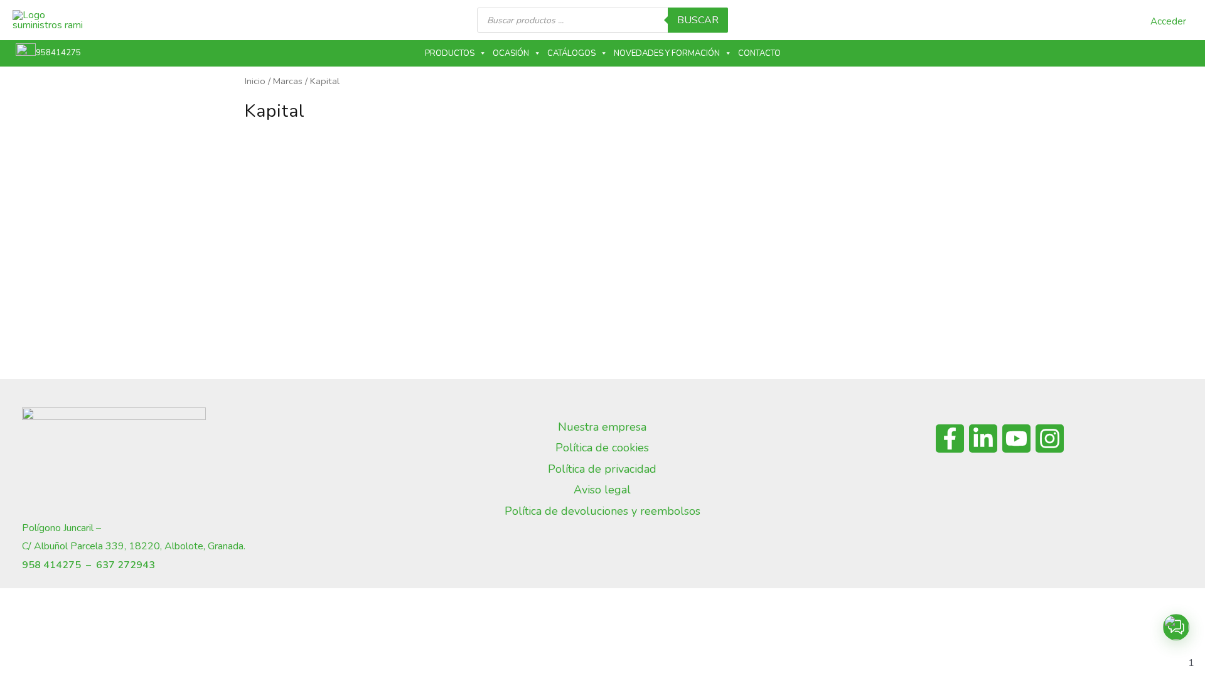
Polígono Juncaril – (61, 528)
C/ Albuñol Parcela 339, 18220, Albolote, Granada (133, 546)
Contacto (759, 53)
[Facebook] (950, 438)
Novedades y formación (667, 53)
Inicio (255, 81)
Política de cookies (602, 447)
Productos (449, 53)
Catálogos (571, 53)
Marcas (288, 81)
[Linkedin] (983, 438)
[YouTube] (1016, 438)
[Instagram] (1050, 438)
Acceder (1168, 21)
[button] (1176, 627)
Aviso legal (602, 489)
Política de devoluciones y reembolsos (602, 511)
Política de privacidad (602, 468)
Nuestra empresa (602, 426)
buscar (698, 20)
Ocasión (511, 53)
